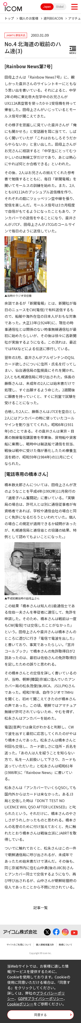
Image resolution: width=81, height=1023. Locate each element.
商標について (65, 944)
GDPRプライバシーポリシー (40, 998)
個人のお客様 (28, 18)
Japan (47, 6)
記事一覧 (40, 907)
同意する (40, 1014)
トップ (9, 18)
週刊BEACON (53, 18)
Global (60, 6)
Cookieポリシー (20, 1004)
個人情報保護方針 (45, 944)
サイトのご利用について (19, 944)
